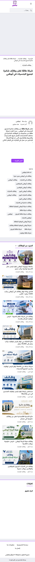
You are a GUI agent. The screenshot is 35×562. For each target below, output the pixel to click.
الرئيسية (30, 58)
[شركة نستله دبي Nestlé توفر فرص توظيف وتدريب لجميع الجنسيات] (17, 361)
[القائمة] (31, 4)
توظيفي (18, 121)
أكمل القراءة (18, 161)
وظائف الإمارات (22, 58)
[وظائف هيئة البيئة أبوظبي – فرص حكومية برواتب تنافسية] (17, 436)
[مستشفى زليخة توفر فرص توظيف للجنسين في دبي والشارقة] (17, 386)
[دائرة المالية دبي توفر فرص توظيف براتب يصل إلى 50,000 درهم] (17, 336)
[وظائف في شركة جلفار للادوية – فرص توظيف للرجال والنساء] (17, 311)
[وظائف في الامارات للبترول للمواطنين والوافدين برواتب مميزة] (17, 461)
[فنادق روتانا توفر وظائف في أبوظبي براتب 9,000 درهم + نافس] (17, 286)
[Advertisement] (17, 33)
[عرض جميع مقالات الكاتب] (30, 122)
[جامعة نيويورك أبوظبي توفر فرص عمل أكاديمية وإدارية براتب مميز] (17, 261)
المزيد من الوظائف (25, 245)
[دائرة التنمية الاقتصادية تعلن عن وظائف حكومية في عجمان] (17, 411)
